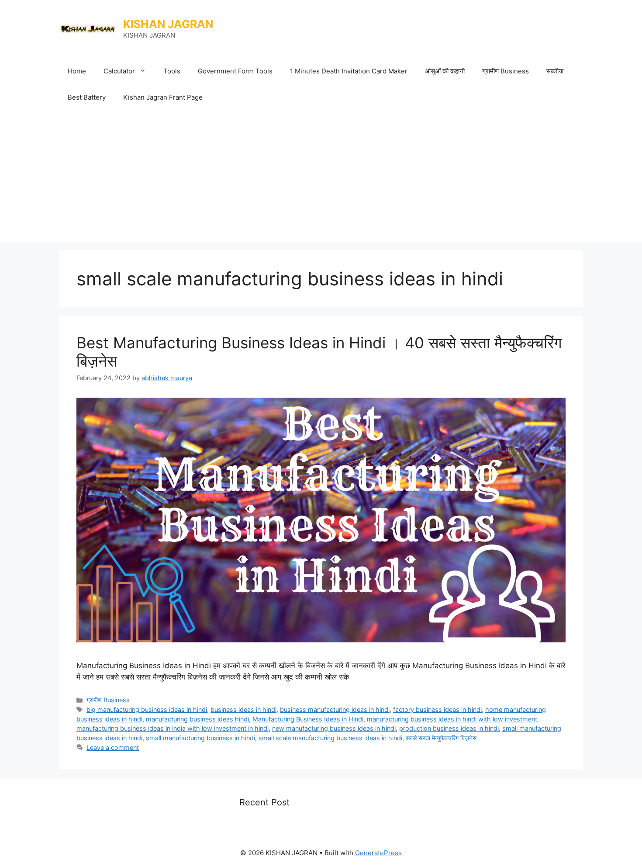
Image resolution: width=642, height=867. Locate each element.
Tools (171, 71)
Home (77, 71)
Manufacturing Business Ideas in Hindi (307, 719)
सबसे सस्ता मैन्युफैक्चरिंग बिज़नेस (441, 738)
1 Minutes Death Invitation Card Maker (348, 71)
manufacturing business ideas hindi (197, 719)
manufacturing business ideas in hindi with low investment (452, 719)
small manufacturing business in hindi (200, 738)
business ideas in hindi (243, 709)
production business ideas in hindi (449, 728)
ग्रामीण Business (505, 71)
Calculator (119, 71)
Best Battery (87, 97)
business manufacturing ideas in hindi (335, 709)
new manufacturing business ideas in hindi (334, 728)
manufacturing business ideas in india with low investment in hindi (172, 728)
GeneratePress (378, 853)
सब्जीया (554, 71)
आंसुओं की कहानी (445, 71)
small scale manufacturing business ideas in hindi (330, 738)
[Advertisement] (321, 176)
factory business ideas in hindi (437, 709)
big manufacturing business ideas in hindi (146, 709)
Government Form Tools (235, 71)
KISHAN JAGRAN (168, 24)
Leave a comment (112, 747)
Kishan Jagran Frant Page (163, 97)
